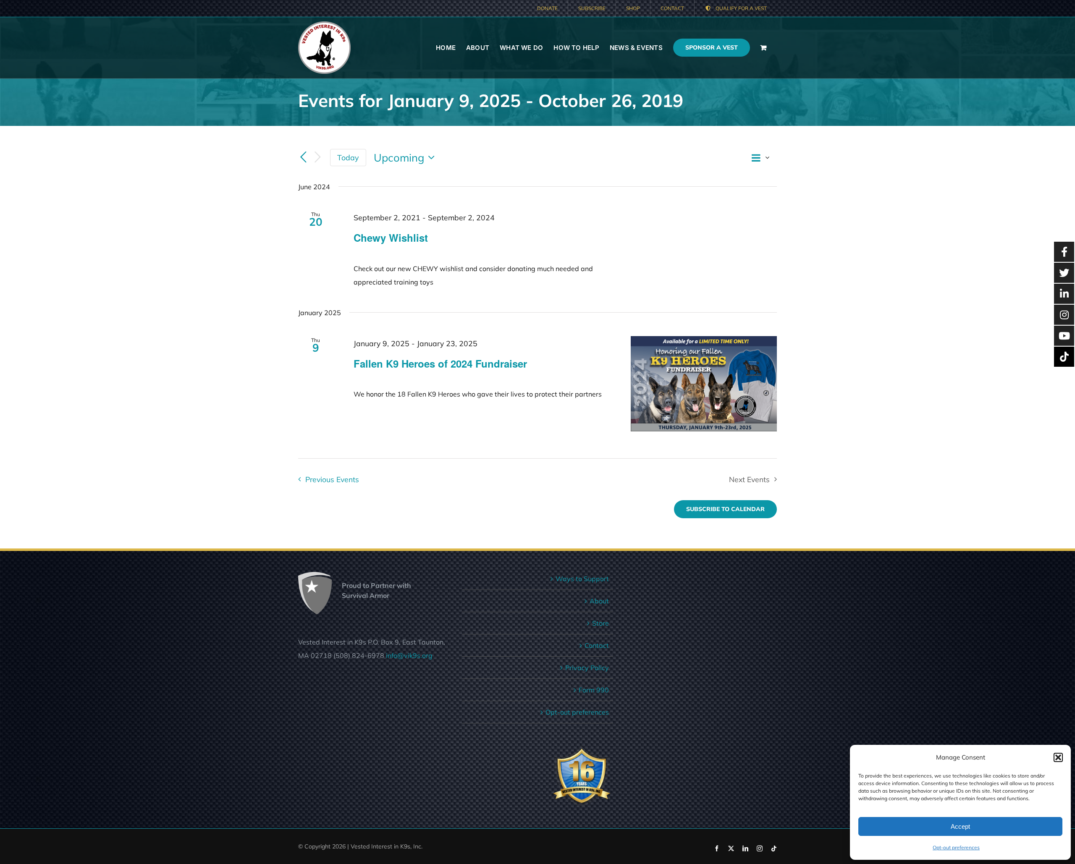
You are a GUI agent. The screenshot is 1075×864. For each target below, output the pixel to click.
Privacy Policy (587, 667)
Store (600, 623)
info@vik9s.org (409, 655)
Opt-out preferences (956, 847)
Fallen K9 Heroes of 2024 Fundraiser (440, 363)
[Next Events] (317, 157)
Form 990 (594, 690)
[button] (1058, 757)
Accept (960, 826)
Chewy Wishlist (391, 237)
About (599, 601)
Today (348, 157)
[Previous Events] (303, 158)
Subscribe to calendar (725, 509)
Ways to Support (582, 578)
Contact (597, 645)
